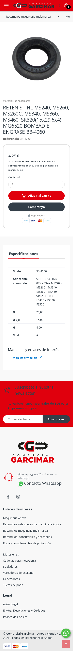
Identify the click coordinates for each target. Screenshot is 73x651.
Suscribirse (56, 419)
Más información (25, 358)
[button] (58, 5)
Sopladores (10, 566)
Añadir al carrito (39, 195)
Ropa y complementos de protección (27, 543)
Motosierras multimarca (16, 101)
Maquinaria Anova (14, 518)
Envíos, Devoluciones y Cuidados (24, 610)
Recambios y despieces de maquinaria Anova (32, 524)
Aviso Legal (10, 604)
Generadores (11, 579)
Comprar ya (36, 207)
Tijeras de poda (13, 585)
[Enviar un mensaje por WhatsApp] (66, 633)
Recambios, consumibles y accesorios (27, 537)
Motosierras (11, 554)
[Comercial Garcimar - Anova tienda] (28, 5)
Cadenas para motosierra (19, 560)
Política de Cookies (15, 617)
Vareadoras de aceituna (18, 573)
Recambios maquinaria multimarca (25, 530)
